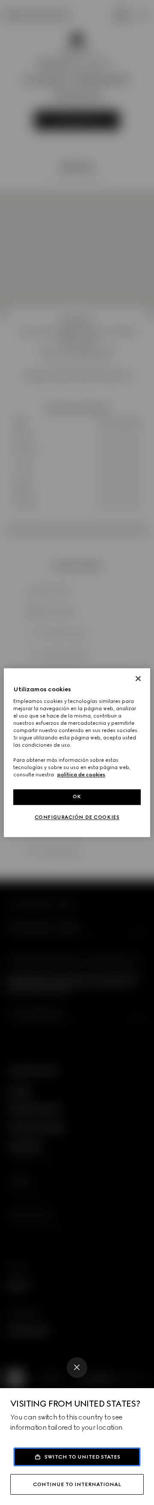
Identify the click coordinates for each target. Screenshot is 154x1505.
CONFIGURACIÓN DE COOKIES (77, 817)
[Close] (77, 1367)
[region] (77, 752)
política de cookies (81, 775)
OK (77, 797)
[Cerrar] (138, 678)
